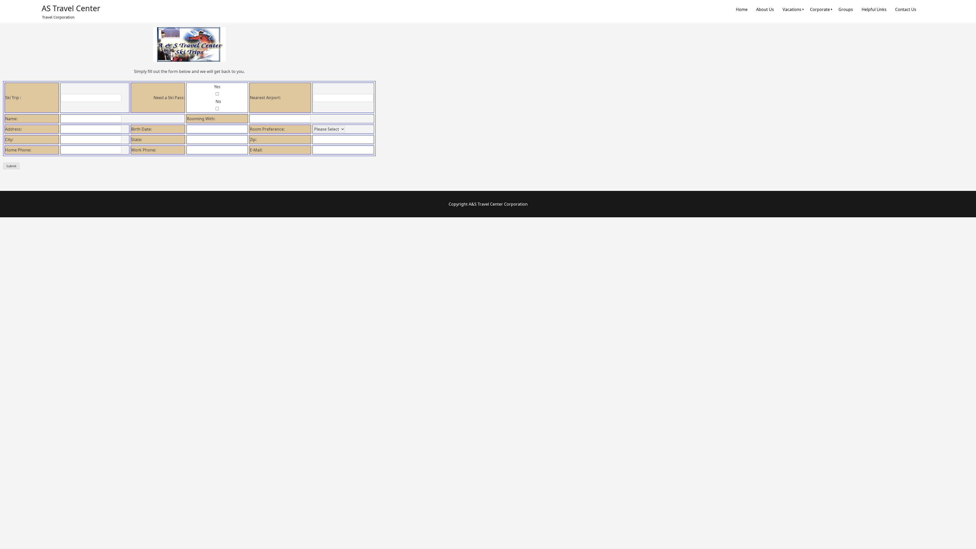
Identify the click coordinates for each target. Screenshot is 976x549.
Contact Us (905, 9)
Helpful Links (874, 9)
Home (742, 9)
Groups (845, 9)
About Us (765, 9)
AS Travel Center (71, 8)
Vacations (792, 9)
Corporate (820, 9)
